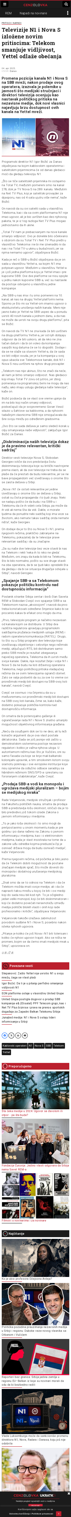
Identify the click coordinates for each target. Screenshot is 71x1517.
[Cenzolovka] (35, 4)
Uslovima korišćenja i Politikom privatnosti (31, 1514)
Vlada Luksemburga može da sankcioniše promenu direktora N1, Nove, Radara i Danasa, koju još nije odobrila (35, 1439)
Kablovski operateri (15, 1045)
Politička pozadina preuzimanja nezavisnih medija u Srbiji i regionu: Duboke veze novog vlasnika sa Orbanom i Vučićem (34, 1330)
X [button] (58, 1514)
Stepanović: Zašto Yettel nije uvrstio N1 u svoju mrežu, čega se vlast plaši (33, 975)
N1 (30, 1045)
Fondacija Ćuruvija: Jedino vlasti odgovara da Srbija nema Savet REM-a (35, 1167)
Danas (13, 71)
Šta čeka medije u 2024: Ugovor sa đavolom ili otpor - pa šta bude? (32, 1113)
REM (8, 13)
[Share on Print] (18, 1035)
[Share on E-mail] (25, 1035)
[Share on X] (11, 1035)
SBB (48, 1045)
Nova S (39, 1045)
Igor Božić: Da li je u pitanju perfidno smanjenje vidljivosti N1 (32, 985)
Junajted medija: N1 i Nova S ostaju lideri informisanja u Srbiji (28, 1019)
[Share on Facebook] (5, 1035)
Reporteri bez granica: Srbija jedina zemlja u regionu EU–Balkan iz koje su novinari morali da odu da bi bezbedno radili (33, 1380)
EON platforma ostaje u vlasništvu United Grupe (33, 993)
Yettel (6, 1052)
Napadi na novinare (33, 13)
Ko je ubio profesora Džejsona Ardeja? (27, 1278)
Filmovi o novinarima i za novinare (24, 1220)
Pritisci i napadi (12, 23)
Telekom (58, 1045)
